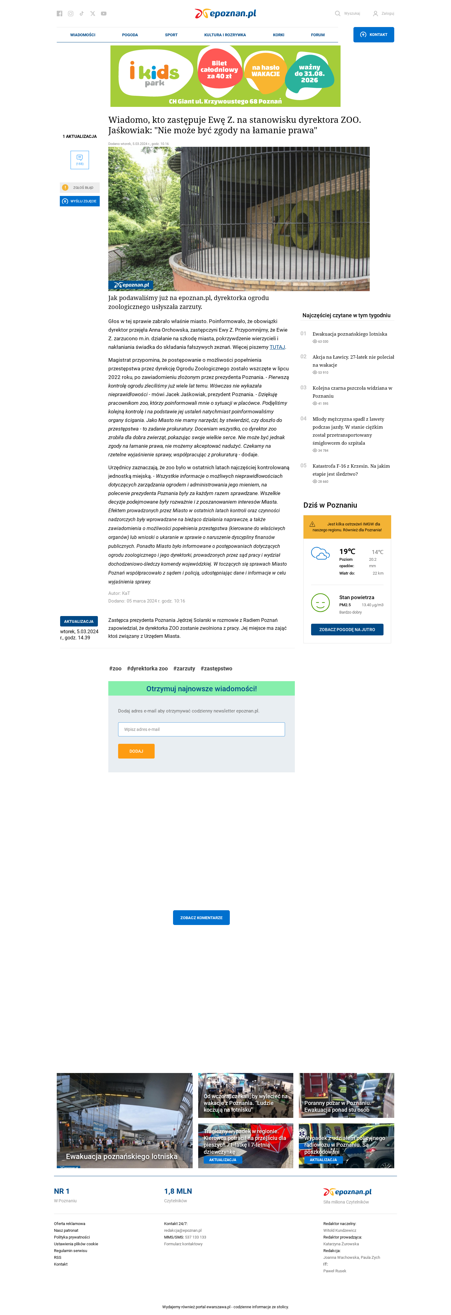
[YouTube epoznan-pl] (103, 13)
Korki (278, 34)
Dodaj (136, 751)
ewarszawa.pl (218, 1306)
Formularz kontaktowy (183, 1243)
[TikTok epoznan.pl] (81, 13)
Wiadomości (82, 34)
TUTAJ (277, 346)
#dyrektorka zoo (147, 668)
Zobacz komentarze (201, 917)
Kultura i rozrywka (225, 34)
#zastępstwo (216, 668)
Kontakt (378, 34)
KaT (126, 593)
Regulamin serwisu (70, 1250)
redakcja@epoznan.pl (183, 1230)
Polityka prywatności (72, 1237)
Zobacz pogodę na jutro (347, 629)
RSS (57, 1257)
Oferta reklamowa (69, 1223)
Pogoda (130, 34)
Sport (171, 34)
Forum (318, 34)
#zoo (115, 668)
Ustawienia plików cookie (76, 1243)
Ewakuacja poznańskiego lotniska (350, 334)
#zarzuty (184, 668)
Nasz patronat (66, 1230)
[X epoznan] (92, 13)
